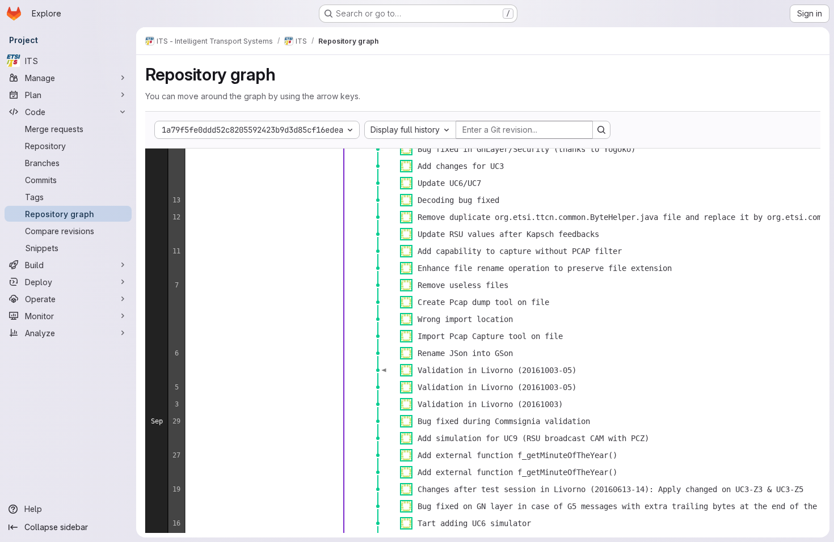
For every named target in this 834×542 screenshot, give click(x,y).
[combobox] (410, 130)
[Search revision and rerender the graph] (601, 130)
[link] (378, 149)
